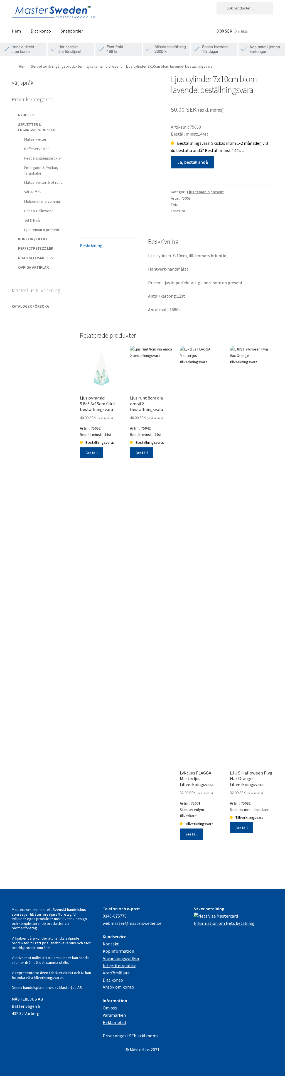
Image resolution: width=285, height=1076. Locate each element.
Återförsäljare (116, 972)
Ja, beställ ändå (192, 162)
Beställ (91, 452)
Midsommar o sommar (42, 201)
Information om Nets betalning (224, 923)
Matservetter (35, 139)
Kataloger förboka (30, 306)
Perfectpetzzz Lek (35, 248)
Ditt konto (41, 31)
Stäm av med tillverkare (251, 802)
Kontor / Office (33, 238)
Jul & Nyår (32, 220)
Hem (16, 31)
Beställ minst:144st (97, 427)
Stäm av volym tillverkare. (197, 805)
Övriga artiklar (33, 267)
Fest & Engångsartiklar (43, 158)
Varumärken (114, 1015)
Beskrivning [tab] (91, 245)
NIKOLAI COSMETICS (35, 257)
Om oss (110, 1008)
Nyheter (26, 114)
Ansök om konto (118, 987)
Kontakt (111, 944)
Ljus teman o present (104, 66)
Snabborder (72, 31)
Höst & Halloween (38, 210)
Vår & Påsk (32, 191)
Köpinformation (118, 951)
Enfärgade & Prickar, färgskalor (41, 170)
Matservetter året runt (43, 182)
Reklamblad (114, 1022)
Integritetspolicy (119, 965)
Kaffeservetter (36, 148)
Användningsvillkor (121, 958)
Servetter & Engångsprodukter (57, 66)
